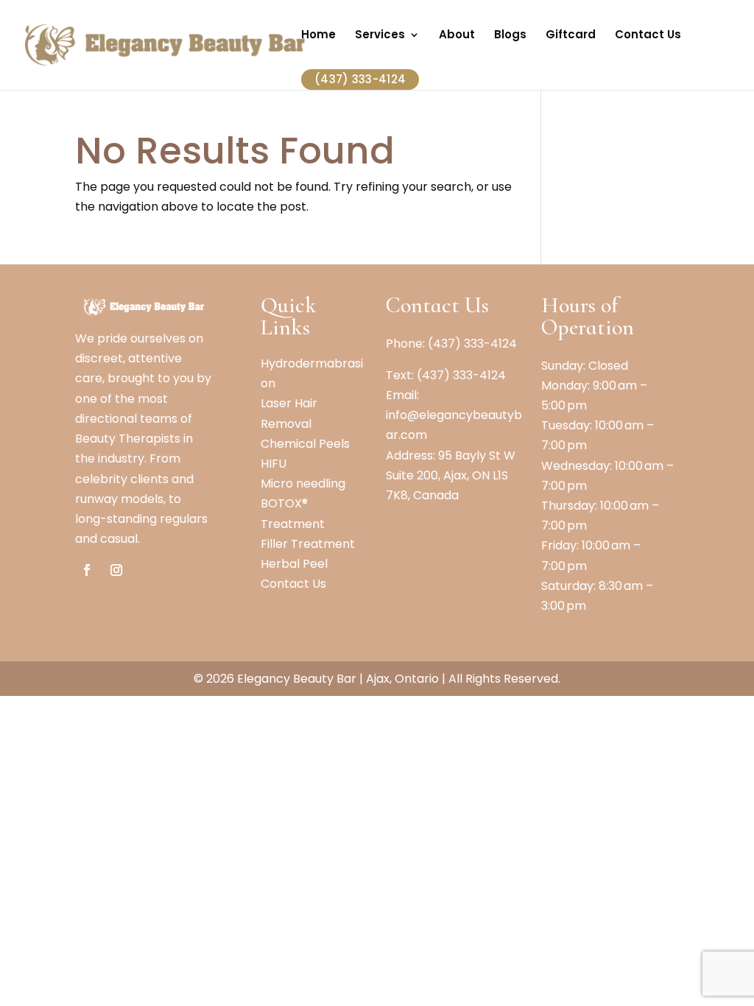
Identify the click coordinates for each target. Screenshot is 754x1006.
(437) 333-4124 (360, 79)
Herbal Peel (294, 563)
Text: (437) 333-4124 (446, 375)
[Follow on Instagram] (116, 570)
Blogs (510, 35)
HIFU (273, 463)
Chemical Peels (305, 443)
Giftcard (571, 35)
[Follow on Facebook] (87, 570)
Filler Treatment (308, 543)
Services (380, 35)
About (457, 35)
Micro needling (303, 483)
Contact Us (648, 35)
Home (318, 35)
